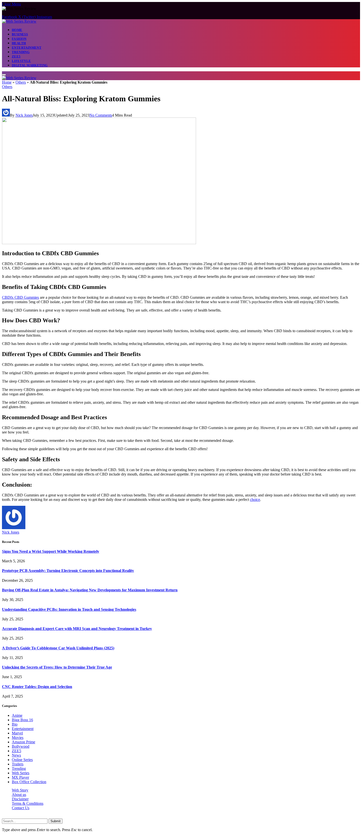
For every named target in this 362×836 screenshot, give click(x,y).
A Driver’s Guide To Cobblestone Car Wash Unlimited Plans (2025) (58, 648)
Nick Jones (24, 115)
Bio (14, 724)
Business (20, 34)
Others (21, 82)
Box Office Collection (29, 782)
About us (19, 794)
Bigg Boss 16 (22, 720)
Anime (17, 715)
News (16, 755)
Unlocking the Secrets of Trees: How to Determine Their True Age (57, 667)
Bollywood (20, 746)
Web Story (20, 790)
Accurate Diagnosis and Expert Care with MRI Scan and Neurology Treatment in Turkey (77, 629)
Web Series (20, 773)
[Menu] (4, 74)
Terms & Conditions (27, 803)
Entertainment (26, 47)
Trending (21, 52)
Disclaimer (20, 799)
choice (255, 499)
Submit (55, 821)
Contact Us (20, 808)
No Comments (100, 115)
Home (17, 30)
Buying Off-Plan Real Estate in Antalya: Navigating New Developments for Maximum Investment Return (90, 590)
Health (19, 43)
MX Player (20, 777)
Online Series (22, 760)
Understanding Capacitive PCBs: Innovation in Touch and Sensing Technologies (69, 609)
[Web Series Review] (19, 21)
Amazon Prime (23, 742)
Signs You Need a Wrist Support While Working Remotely (50, 551)
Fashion (19, 39)
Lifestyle (21, 61)
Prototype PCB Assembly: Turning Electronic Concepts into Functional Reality (68, 570)
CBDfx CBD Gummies (20, 297)
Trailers (17, 764)
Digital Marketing (30, 65)
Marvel (17, 733)
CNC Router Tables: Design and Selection (37, 687)
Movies (17, 737)
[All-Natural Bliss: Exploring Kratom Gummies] (99, 243)
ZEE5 (16, 56)
